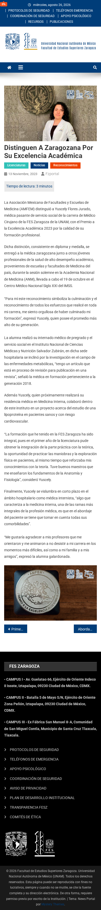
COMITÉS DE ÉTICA (25, 817)
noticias (39, 165)
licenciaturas (16, 165)
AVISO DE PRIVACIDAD (28, 788)
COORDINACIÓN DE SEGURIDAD (32, 16)
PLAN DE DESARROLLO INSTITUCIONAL (42, 798)
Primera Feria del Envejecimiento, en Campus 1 (19, 629)
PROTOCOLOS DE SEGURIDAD (29, 10)
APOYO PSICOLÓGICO (76, 16)
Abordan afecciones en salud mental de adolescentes (87, 629)
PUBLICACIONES (61, 22)
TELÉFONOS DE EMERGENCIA (34, 759)
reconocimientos (65, 165)
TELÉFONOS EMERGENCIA (74, 10)
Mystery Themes (52, 904)
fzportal (52, 174)
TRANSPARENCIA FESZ (28, 807)
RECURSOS (36, 22)
